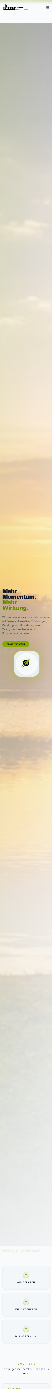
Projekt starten (16, 644)
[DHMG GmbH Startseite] (16, 7)
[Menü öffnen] (48, 7)
